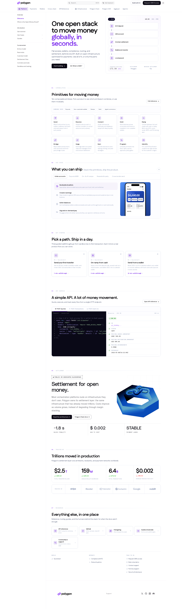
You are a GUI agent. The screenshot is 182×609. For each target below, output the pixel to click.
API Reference (64, 9)
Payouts (67, 109)
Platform (24, 9)
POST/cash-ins (94, 309)
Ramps (93, 109)
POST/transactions (77, 309)
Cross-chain (52, 9)
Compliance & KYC (97, 559)
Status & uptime (96, 562)
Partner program (133, 569)
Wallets (42, 9)
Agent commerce (110, 109)
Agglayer (117, 9)
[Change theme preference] (163, 3)
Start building (58, 66)
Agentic (125, 9)
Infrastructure (82, 9)
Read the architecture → (61, 417)
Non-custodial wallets (80, 109)
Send (112, 19)
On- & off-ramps (87, 176)
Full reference (152, 101)
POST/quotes (61, 309)
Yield (99, 109)
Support (109, 594)
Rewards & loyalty (102, 176)
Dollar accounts (60, 176)
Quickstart (57, 559)
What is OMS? (77, 66)
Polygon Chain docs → (82, 417)
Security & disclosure (135, 572)
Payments (33, 9)
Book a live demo (133, 562)
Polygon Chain (94, 9)
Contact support (133, 565)
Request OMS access (135, 559)
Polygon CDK (106, 9)
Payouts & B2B (73, 176)
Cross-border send (118, 176)
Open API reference (150, 302)
